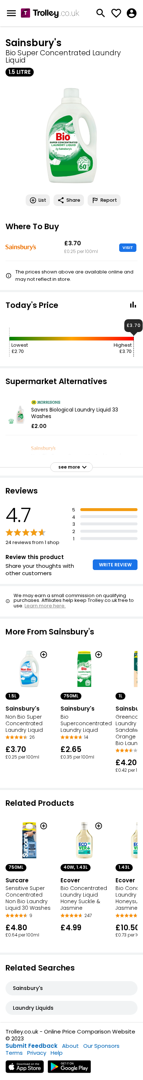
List (42, 200)
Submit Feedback (32, 1046)
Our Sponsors (101, 1046)
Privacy (36, 1053)
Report (108, 200)
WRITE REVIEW (115, 565)
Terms (14, 1053)
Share (73, 200)
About (70, 1046)
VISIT (127, 247)
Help (57, 1053)
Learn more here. (45, 605)
